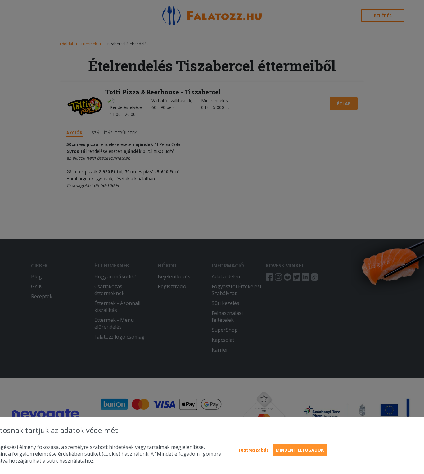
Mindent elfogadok (300, 450)
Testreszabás (253, 450)
